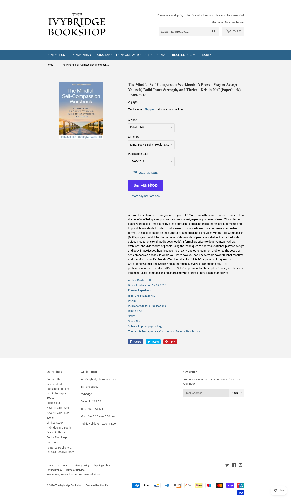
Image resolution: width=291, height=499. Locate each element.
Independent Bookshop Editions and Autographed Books (118, 54)
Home (50, 64)
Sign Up (237, 393)
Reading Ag (135, 310)
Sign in (216, 22)
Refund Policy (54, 469)
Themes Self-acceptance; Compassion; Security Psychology (164, 331)
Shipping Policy (101, 465)
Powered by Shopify (97, 485)
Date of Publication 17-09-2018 (147, 285)
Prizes (132, 300)
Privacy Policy (81, 465)
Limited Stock (55, 422)
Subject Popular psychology (145, 326)
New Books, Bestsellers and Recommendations (73, 474)
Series (131, 316)
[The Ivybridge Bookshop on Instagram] (240, 465)
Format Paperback (139, 290)
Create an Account (234, 22)
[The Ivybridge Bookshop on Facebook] (234, 465)
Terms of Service (75, 469)
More (206, 54)
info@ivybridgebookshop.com (99, 379)
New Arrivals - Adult (58, 407)
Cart (236, 31)
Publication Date (138, 153)
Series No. (134, 321)
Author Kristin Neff (139, 280)
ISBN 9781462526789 (141, 295)
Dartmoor (52, 442)
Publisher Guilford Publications (147, 305)
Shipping (150, 109)
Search (66, 465)
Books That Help (57, 437)
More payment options (146, 196)
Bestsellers (182, 54)
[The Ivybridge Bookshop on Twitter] (227, 465)
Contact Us (56, 54)
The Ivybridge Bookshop (68, 485)
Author (132, 120)
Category (133, 136)
